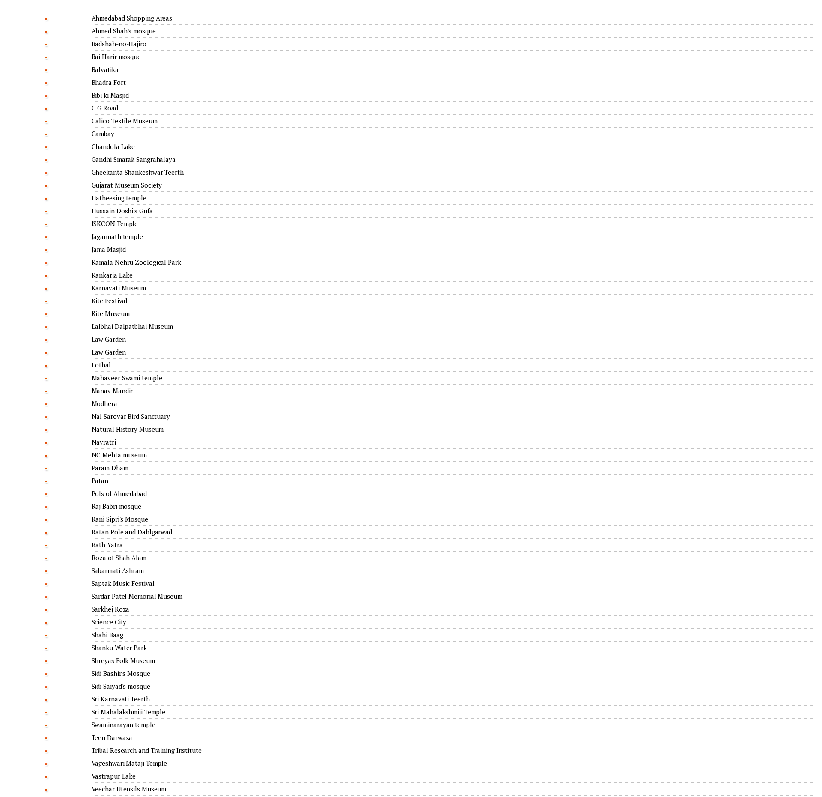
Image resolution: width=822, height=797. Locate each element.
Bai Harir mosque (116, 56)
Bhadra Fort (109, 82)
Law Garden (109, 339)
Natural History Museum (128, 429)
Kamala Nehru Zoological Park (136, 262)
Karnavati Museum (119, 288)
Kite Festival (110, 300)
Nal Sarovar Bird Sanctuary (131, 416)
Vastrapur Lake (114, 776)
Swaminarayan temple (123, 724)
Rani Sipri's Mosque (120, 519)
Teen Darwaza (112, 737)
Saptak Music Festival (123, 583)
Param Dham (110, 467)
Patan (100, 480)
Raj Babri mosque (116, 506)
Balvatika (105, 69)
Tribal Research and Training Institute (147, 750)
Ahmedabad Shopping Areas (132, 18)
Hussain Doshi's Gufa (122, 210)
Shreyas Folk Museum (123, 660)
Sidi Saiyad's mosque (121, 686)
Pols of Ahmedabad (119, 493)
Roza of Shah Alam (119, 557)
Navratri (104, 442)
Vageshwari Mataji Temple (129, 763)
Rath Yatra (107, 544)
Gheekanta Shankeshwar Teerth (138, 172)
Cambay (103, 133)
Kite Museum (111, 313)
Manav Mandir (112, 390)
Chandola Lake (113, 146)
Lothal (101, 365)
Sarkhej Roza (111, 609)
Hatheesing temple (119, 198)
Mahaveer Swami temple (127, 377)
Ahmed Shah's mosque (124, 31)
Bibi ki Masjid (110, 95)
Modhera (104, 403)
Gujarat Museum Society (127, 185)
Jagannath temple (117, 236)
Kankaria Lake (112, 275)
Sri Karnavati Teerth (121, 699)
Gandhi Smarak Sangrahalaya (134, 159)
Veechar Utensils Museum (129, 789)
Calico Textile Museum (125, 120)
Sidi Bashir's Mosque (121, 673)
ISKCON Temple (115, 223)
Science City (109, 622)
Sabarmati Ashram (118, 570)
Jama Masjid (109, 249)
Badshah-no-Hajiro (119, 43)
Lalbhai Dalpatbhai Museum (132, 326)
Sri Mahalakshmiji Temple (129, 711)
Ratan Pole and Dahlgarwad (132, 532)
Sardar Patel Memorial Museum (137, 596)
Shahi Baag (107, 634)
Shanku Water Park (119, 647)
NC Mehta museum (119, 455)
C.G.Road (105, 108)
